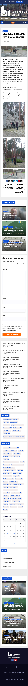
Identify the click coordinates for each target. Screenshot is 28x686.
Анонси (16, 447)
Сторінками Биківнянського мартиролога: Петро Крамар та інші (9, 187)
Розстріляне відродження (11, 462)
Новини (16, 682)
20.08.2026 (8, 592)
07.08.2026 (8, 625)
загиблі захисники (8, 478)
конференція (13, 481)
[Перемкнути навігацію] (13, 23)
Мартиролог (7, 456)
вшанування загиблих (17, 464)
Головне (6, 425)
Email (4, 307)
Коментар (6, 269)
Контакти (22, 679)
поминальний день (15, 498)
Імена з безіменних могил (10, 419)
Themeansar (14, 668)
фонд (21, 507)
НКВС (6, 459)
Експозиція (20, 675)
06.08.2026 (8, 642)
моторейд (6, 492)
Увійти (4, 554)
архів (22, 462)
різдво (5, 504)
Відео (21, 450)
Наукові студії (16, 430)
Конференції (17, 427)
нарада (5, 495)
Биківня (5, 450)
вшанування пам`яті (9, 467)
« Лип (13, 543)
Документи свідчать (17, 425)
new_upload (7, 447)
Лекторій (6, 430)
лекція (5, 487)
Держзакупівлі (8, 675)
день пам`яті (7, 476)
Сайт (4, 315)
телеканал (20, 504)
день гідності (7, 473)
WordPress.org (7, 566)
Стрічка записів (7, 558)
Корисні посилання (9, 682)
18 (7, 533)
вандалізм (6, 464)
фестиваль (13, 507)
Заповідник (16, 592)
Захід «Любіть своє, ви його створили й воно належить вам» (13, 230)
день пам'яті (17, 473)
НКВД (17, 456)
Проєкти (6, 433)
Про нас (21, 682)
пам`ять (6, 498)
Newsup (21, 667)
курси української (18, 484)
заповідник (18, 478)
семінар (12, 504)
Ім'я (4, 298)
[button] (23, 22)
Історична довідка (8, 679)
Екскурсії (15, 675)
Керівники (16, 679)
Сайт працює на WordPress (9, 667)
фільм (5, 509)
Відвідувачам (20, 672)
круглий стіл (7, 484)
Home (5, 672)
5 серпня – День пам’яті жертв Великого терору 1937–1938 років (14, 639)
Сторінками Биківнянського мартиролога (13, 242)
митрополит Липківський (10, 490)
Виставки (13, 422)
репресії (16, 501)
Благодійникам (12, 672)
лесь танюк (13, 487)
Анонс (6, 422)
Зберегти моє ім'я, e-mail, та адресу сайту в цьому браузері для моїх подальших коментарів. (13, 328)
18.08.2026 (8, 609)
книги (5, 481)
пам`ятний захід (15, 495)
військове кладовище (9, 470)
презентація (7, 501)
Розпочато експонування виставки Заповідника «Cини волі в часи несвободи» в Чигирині (19, 189)
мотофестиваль (16, 492)
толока (5, 507)
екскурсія (16, 476)
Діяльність (5, 31)
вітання (20, 470)
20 (14, 533)
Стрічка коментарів (8, 562)
